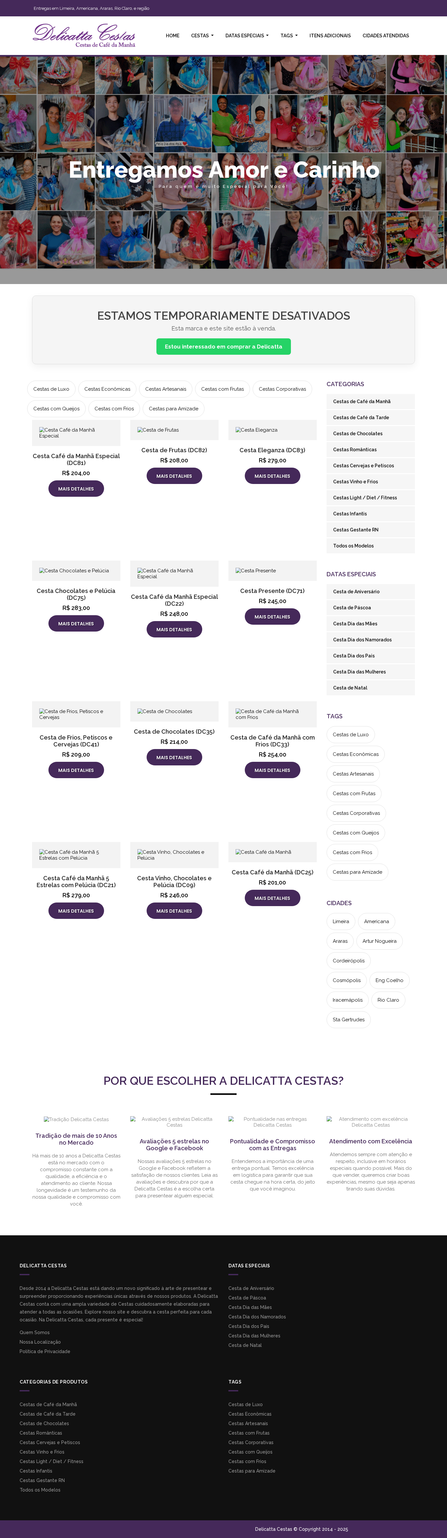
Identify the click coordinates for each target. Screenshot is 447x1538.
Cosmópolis (347, 980)
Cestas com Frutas (222, 389)
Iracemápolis (348, 1000)
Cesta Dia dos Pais (354, 655)
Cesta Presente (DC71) (272, 590)
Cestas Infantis (350, 513)
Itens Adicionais (330, 35)
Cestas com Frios (114, 409)
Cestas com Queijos (56, 409)
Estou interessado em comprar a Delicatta (223, 346)
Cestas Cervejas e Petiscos (363, 465)
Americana (376, 921)
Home (172, 35)
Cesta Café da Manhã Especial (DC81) (76, 459)
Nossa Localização (40, 1342)
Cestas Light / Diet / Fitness (365, 497)
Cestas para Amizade (173, 409)
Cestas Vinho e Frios (355, 481)
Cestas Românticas (355, 449)
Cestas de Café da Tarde (361, 417)
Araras (340, 941)
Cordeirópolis (349, 961)
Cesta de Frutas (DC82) (174, 450)
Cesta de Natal (350, 687)
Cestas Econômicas (107, 389)
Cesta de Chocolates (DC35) (174, 731)
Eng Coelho (389, 980)
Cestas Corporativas (282, 389)
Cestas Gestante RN (356, 529)
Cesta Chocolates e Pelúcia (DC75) (76, 594)
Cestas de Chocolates (358, 433)
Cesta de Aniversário (356, 591)
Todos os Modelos (353, 545)
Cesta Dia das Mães (355, 623)
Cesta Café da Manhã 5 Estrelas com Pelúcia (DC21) (76, 881)
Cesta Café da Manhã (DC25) (272, 872)
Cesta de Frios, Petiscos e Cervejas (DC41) (76, 741)
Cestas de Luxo (51, 389)
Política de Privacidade (45, 1351)
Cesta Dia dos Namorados (362, 639)
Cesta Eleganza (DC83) (272, 450)
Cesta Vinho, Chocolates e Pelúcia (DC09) (174, 881)
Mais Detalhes (76, 489)
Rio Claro (388, 1000)
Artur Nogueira (380, 941)
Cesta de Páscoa (352, 607)
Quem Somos (35, 1332)
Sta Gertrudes (349, 1020)
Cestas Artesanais (165, 389)
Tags (287, 35)
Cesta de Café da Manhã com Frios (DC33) (272, 741)
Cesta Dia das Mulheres (359, 671)
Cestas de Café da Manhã (362, 401)
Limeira (341, 921)
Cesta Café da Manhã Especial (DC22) (174, 600)
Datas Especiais (245, 35)
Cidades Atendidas (386, 35)
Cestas (200, 35)
